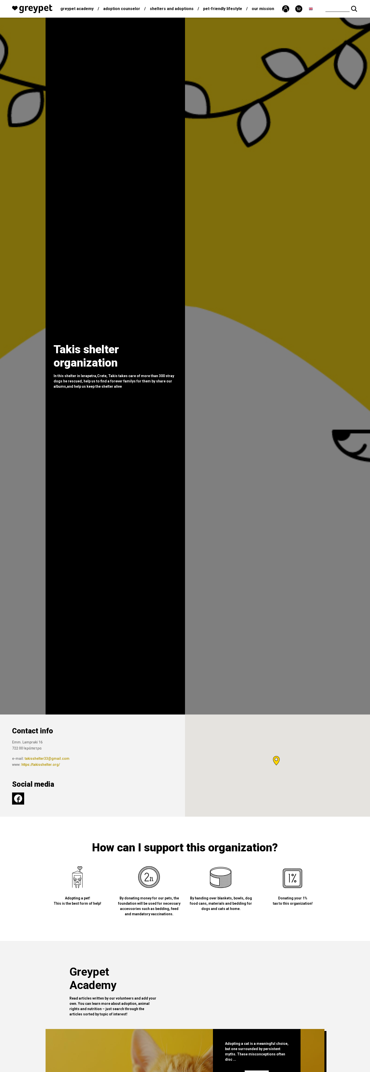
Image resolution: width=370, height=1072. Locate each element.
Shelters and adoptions (172, 8)
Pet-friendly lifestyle (222, 8)
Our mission (263, 8)
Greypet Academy (77, 8)
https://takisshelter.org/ (40, 765)
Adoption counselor (121, 8)
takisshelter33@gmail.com (47, 759)
